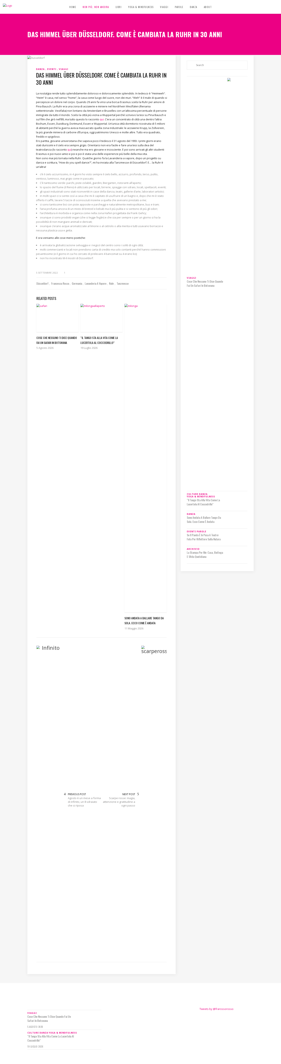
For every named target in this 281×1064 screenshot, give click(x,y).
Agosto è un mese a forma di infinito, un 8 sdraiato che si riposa (84, 801)
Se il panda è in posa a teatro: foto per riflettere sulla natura (204, 932)
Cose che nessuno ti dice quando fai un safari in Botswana (205, 283)
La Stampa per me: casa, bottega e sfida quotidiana (205, 949)
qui (102, 119)
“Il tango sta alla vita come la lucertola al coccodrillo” (203, 699)
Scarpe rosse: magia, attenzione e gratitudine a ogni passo (119, 801)
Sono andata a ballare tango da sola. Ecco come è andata (204, 914)
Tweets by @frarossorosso (216, 1009)
